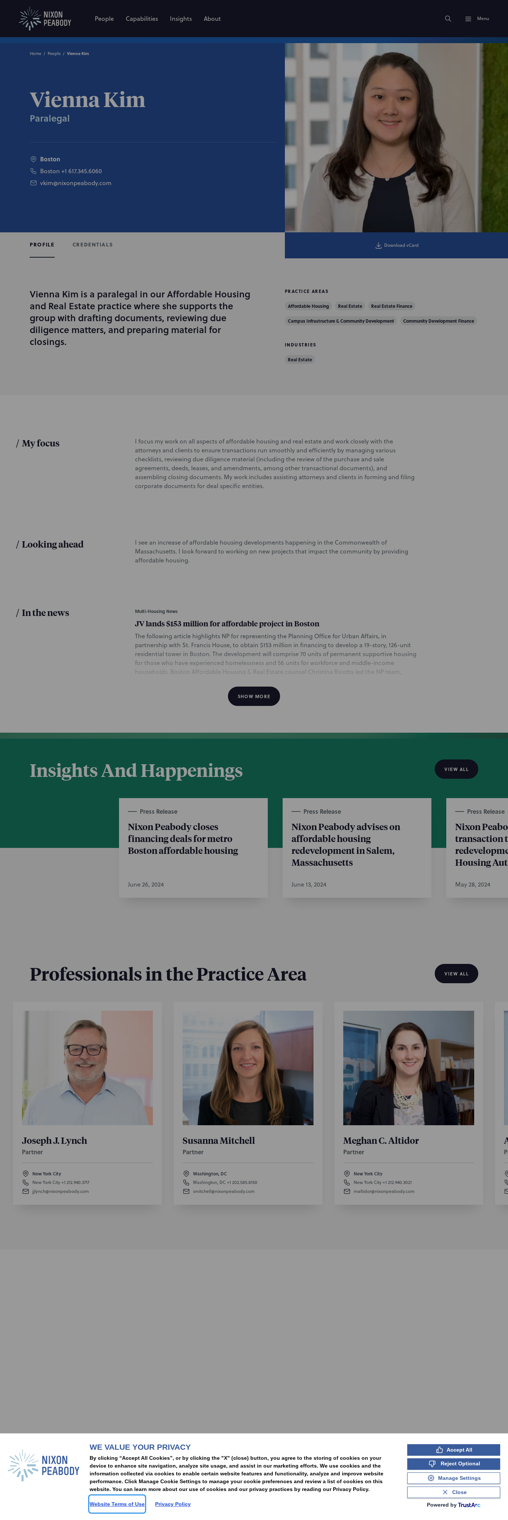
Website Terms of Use (117, 1504)
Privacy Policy (173, 1504)
